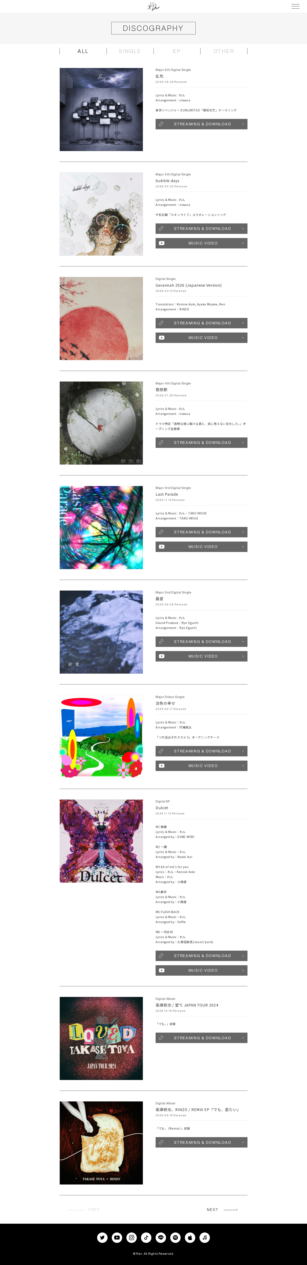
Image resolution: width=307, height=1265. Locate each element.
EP (177, 51)
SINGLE (130, 51)
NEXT (213, 1209)
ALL (83, 51)
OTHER (224, 51)
